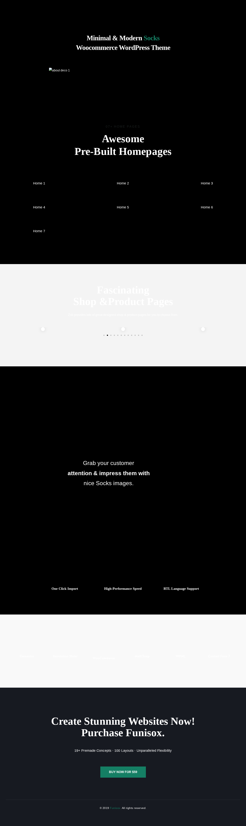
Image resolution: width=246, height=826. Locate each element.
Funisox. (115, 807)
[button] (104, 335)
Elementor (27, 656)
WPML (180, 656)
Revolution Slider (65, 656)
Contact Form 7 (219, 656)
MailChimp (142, 656)
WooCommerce (104, 658)
